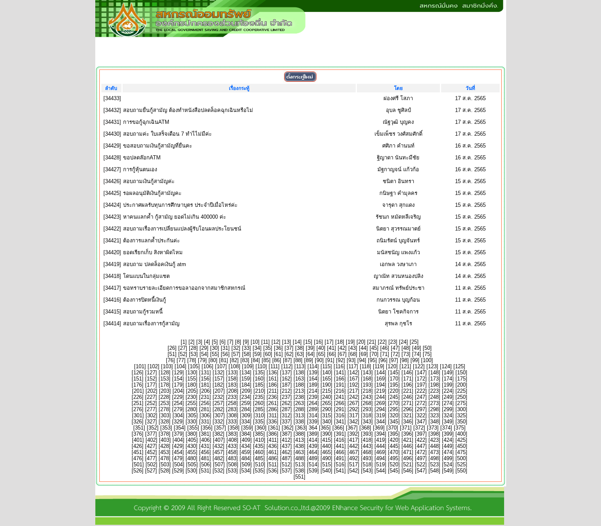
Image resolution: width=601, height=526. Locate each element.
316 (340, 415)
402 (151, 440)
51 (172, 354)
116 (339, 366)
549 (448, 471)
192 (353, 385)
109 (248, 366)
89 (309, 360)
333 (232, 422)
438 (299, 446)
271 (407, 403)
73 (406, 354)
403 (165, 440)
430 (191, 446)
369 (379, 428)
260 (259, 403)
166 (340, 379)
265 (326, 403)
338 (299, 422)
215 (326, 391)
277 (151, 409)
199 (448, 385)
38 (300, 348)
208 (232, 391)
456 (205, 452)
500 (461, 458)
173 (434, 379)
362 (287, 428)
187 (286, 385)
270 (394, 403)
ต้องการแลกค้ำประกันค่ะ (151, 240)
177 (151, 385)
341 (340, 422)
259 (245, 403)
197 (421, 385)
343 (367, 422)
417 (353, 440)
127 (151, 372)
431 (205, 446)
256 (205, 403)
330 (191, 422)
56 (225, 354)
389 (313, 434)
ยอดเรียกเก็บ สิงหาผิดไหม (153, 252)
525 (461, 464)
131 (205, 372)
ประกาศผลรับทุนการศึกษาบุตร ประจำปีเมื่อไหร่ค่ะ (180, 205)
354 (179, 428)
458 (232, 452)
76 (170, 360)
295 (394, 409)
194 (380, 385)
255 (191, 403)
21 (372, 342)
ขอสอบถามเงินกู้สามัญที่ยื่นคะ (157, 146)
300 (461, 409)
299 (448, 409)
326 (137, 422)
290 (326, 409)
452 (151, 452)
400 (461, 434)
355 (193, 428)
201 (138, 391)
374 (446, 428)
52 (183, 354)
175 (461, 379)
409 (246, 440)
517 (353, 464)
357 (220, 428)
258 (232, 403)
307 (219, 415)
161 (272, 379)
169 (380, 379)
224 (448, 391)
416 (340, 440)
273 (434, 403)
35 (268, 348)
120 (392, 366)
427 (151, 446)
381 (205, 434)
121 (405, 366)
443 (367, 446)
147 (421, 372)
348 (434, 422)
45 (374, 348)
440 (326, 446)
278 (164, 409)
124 (446, 366)
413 (299, 440)
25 (414, 342)
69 (363, 354)
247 (421, 397)
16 (318, 342)
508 (232, 464)
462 (286, 452)
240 (326, 397)
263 (299, 403)
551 (299, 477)
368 (365, 428)
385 (259, 434)
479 (178, 458)
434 (245, 446)
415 (326, 440)
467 (353, 452)
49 (416, 348)
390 (326, 434)
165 (326, 379)
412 (286, 440)
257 (218, 403)
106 (207, 366)
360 (260, 428)
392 (353, 434)
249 (448, 397)
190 (326, 385)
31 (225, 348)
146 (407, 372)
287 (286, 409)
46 (385, 348)
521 (407, 464)
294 (380, 409)
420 (394, 440)
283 (232, 409)
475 (461, 452)
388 (299, 434)
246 (407, 397)
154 (178, 379)
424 (448, 440)
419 (380, 440)
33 (246, 348)
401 (138, 440)
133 (232, 372)
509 (246, 464)
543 (367, 471)
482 (218, 458)
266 (340, 403)
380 (191, 434)
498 (434, 458)
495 (394, 458)
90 (319, 360)
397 (421, 434)
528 (164, 471)
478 (164, 458)
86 (277, 360)
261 (272, 403)
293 (367, 409)
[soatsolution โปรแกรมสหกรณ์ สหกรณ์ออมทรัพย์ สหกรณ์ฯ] (299, 522)
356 (206, 428)
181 (205, 385)
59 (257, 354)
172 (421, 379)
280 (191, 409)
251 (137, 403)
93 (351, 360)
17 (329, 342)
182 (218, 385)
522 (421, 464)
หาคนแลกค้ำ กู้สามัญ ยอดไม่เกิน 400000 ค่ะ (174, 217)
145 (394, 372)
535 (259, 471)
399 (448, 434)
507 (219, 464)
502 (151, 464)
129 (178, 372)
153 (164, 379)
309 (246, 415)
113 (300, 366)
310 (259, 415)
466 (340, 452)
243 (367, 397)
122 (419, 366)
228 (164, 397)
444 (380, 446)
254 (178, 403)
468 (367, 452)
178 (164, 385)
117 (352, 366)
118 (365, 366)
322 (421, 415)
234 (245, 397)
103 (167, 366)
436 (272, 446)
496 (407, 458)
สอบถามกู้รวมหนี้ (143, 312)
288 (299, 409)
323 (434, 415)
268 (367, 403)
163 (299, 379)
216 (340, 391)
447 (421, 446)
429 (178, 446)
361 (274, 428)
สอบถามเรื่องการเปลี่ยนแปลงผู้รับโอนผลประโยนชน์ (182, 229)
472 (421, 452)
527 (151, 471)
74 (416, 354)
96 (383, 360)
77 (181, 360)
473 (434, 452)
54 (204, 354)
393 (367, 434)
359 (247, 428)
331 (205, 422)
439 (313, 446)
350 (461, 422)
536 (272, 471)
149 (448, 372)
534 (245, 471)
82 (234, 360)
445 (394, 446)
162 (286, 379)
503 (165, 464)
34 (257, 348)
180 (191, 385)
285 (259, 409)
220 (394, 391)
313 (299, 415)
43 (353, 348)
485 (259, 458)
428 (164, 446)
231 (205, 397)
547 (421, 471)
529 (178, 471)
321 (407, 415)
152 (151, 379)
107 (221, 366)
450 (461, 446)
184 (245, 385)
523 (434, 464)
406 (205, 440)
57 (236, 354)
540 (326, 471)
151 (137, 379)
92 (340, 360)
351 (139, 428)
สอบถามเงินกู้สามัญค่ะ (149, 181)
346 (407, 422)
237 (286, 397)
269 (380, 403)
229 (178, 397)
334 (245, 422)
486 (272, 458)
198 (434, 385)
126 (137, 372)
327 (151, 422)
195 (394, 385)
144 (380, 372)
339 (313, 422)
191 (340, 385)
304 (178, 415)
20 (361, 342)
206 (205, 391)
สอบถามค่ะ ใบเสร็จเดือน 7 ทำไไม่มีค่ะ (167, 134)
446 (407, 446)
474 (448, 452)
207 (219, 391)
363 (301, 428)
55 (215, 354)
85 (266, 360)
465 (326, 452)
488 (299, 458)
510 (259, 464)
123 (432, 366)
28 (193, 348)
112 (287, 366)
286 (272, 409)
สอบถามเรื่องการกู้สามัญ (151, 323)
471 (407, 452)
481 (205, 458)
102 (153, 366)
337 (286, 422)
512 (286, 464)
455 (191, 452)
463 (299, 452)
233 (232, 397)
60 (268, 354)
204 (178, 391)
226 (137, 397)
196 (407, 385)
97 (394, 360)
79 (202, 360)
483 (232, 458)
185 (259, 385)
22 (382, 342)
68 (353, 354)
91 (330, 360)
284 (245, 409)
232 (218, 397)
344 (380, 422)
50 (427, 348)
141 (340, 372)
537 (286, 471)
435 (259, 446)
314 (313, 415)
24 (403, 342)
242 (353, 397)
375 (459, 428)
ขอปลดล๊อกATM (142, 157)
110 (261, 366)
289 (313, 409)
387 (286, 434)
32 (236, 348)
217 (353, 391)
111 (274, 366)
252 (151, 403)
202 (151, 391)
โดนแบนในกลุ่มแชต (146, 276)
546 (407, 471)
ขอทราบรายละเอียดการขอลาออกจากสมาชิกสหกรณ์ (184, 288)
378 (164, 434)
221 (407, 391)
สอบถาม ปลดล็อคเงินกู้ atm (154, 264)
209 (246, 391)
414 (313, 440)
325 (461, 415)
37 (289, 348)
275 (461, 403)
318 (367, 415)
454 (178, 452)
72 (395, 354)
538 (299, 471)
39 (310, 348)
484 (245, 458)
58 (246, 354)
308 (232, 415)
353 (166, 428)
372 (419, 428)
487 (286, 458)
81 (223, 360)
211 (273, 391)
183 (232, 385)
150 (461, 372)
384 (245, 434)
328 (164, 422)
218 (367, 391)
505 (192, 464)
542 (353, 471)
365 (325, 428)
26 (172, 348)
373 (432, 428)
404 (178, 440)
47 (395, 348)
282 (218, 409)
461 (272, 452)
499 (448, 458)
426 (137, 446)
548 (434, 471)
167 (353, 379)
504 (178, 464)
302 (151, 415)
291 (340, 409)
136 (272, 372)
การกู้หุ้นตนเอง (140, 169)
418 (367, 440)
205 (192, 391)
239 (313, 397)
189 (313, 385)
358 (233, 428)
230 (191, 397)
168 (367, 379)
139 (313, 372)
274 (448, 403)
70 (374, 354)
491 (340, 458)
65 (321, 354)
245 (394, 397)
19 (350, 342)
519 (380, 464)
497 (421, 458)
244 (380, 397)
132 (218, 372)
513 (299, 464)
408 (232, 440)
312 (286, 415)
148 (434, 372)
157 (218, 379)
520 (394, 464)
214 (313, 391)
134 (245, 372)
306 (205, 415)
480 (191, 458)
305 (192, 415)
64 (310, 354)
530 (191, 471)
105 (194, 366)
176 (137, 385)
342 (353, 422)
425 (461, 440)
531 (205, 471)
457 (218, 452)
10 (255, 342)
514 (313, 464)
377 (151, 434)
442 (353, 446)
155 (191, 379)
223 (434, 391)
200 (461, 385)
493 (367, 458)
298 (434, 409)
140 (326, 372)
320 (394, 415)
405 (192, 440)
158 (232, 379)
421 (407, 440)
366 (338, 428)
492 (353, 458)
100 (427, 360)
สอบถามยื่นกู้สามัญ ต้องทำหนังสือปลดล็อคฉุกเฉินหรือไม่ (188, 110)
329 (178, 422)
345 (394, 422)
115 (326, 366)
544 (380, 471)
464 (313, 452)
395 (394, 434)
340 (326, 422)
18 (340, 342)
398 (434, 434)
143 (367, 372)
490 (326, 458)
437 (286, 446)
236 (272, 397)
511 (273, 464)
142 (353, 372)
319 (380, 415)
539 (313, 471)
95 (372, 360)
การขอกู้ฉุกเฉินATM (146, 122)
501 (138, 464)
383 (232, 434)
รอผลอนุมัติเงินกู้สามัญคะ (152, 193)
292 (353, 409)
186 (272, 385)
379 (178, 434)
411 (273, 440)
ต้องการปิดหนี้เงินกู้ (144, 300)
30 (215, 348)
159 (245, 379)
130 (191, 372)
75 (427, 354)
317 (353, 415)
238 (299, 397)
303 (165, 415)
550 (461, 471)
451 (137, 452)
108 (234, 366)
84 (255, 360)
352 (152, 428)
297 (421, 409)
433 (232, 446)
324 (448, 415)
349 (448, 422)
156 (205, 379)
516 (340, 464)
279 (178, 409)
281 (205, 409)
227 (151, 397)
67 (342, 354)
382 (218, 434)
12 (276, 342)
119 (379, 366)
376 (137, 434)
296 (407, 409)
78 (192, 360)
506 (205, 464)
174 (448, 379)
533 (232, 471)
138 (299, 372)
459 (245, 452)
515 (326, 464)
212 (286, 391)
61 (278, 354)
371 (405, 428)
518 (367, 464)
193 (367, 385)
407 (219, 440)
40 (321, 348)
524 (448, 464)
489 (313, 458)
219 (380, 391)
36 (278, 348)
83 (245, 360)
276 (137, 409)
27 (183, 348)
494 (380, 458)
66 (331, 354)
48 (406, 348)
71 (385, 354)
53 (193, 354)
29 (204, 348)
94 (362, 360)
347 (421, 422)
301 (138, 415)
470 (394, 452)
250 (461, 397)
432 (218, 446)
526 (137, 471)
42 (342, 348)
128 (164, 372)
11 (265, 342)
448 (434, 446)
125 (459, 366)
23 (393, 342)
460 (259, 452)
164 (313, 379)
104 (180, 366)
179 (178, 385)
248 (434, 397)
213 (299, 391)
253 (164, 403)
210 (259, 391)
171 (407, 379)
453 (164, 452)
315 (326, 415)
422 (421, 440)
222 (421, 391)
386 (272, 434)
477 (151, 458)
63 (300, 354)
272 (421, 403)
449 (448, 446)
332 (218, 422)
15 (308, 342)
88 (298, 360)
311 (273, 415)
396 (407, 434)
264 (313, 403)
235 (259, 397)
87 (287, 360)
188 (299, 385)
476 (137, 458)
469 (380, 452)
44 (363, 348)
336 (272, 422)
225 (461, 391)
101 (140, 366)
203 (165, 391)
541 (340, 471)
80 (213, 360)
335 (259, 422)
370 (392, 428)
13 (286, 342)
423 (434, 440)
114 (313, 366)
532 (218, 471)
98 (404, 360)
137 (286, 372)
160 (259, 379)
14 (297, 342)
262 (286, 403)
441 (340, 446)
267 (353, 403)
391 (340, 434)
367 (352, 428)
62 (289, 354)
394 (380, 434)
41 (331, 348)
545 (394, 471)
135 (259, 372)
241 (340, 397)
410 (259, 440)
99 (415, 360)
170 (394, 379)
